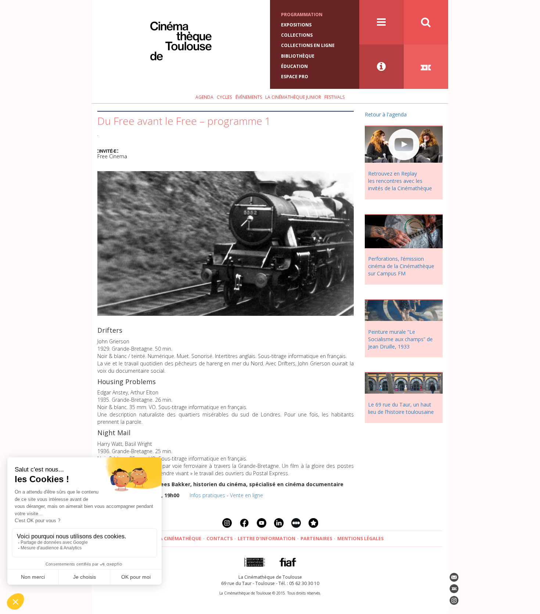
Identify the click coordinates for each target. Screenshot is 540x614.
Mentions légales (360, 538)
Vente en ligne (246, 495)
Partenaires (316, 538)
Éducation (294, 66)
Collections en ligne (308, 45)
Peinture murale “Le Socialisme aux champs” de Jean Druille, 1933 (400, 339)
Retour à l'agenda (386, 114)
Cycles (224, 97)
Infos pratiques (207, 495)
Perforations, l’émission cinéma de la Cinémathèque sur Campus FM (401, 266)
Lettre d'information (266, 538)
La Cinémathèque (179, 538)
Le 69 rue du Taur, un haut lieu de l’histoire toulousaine (401, 408)
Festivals (334, 97)
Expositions (296, 25)
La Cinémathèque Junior (293, 97)
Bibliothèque (297, 56)
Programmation (302, 14)
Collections (297, 35)
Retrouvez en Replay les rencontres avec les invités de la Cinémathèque (400, 181)
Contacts (219, 538)
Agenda (204, 97)
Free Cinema (112, 156)
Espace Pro (294, 76)
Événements (248, 97)
